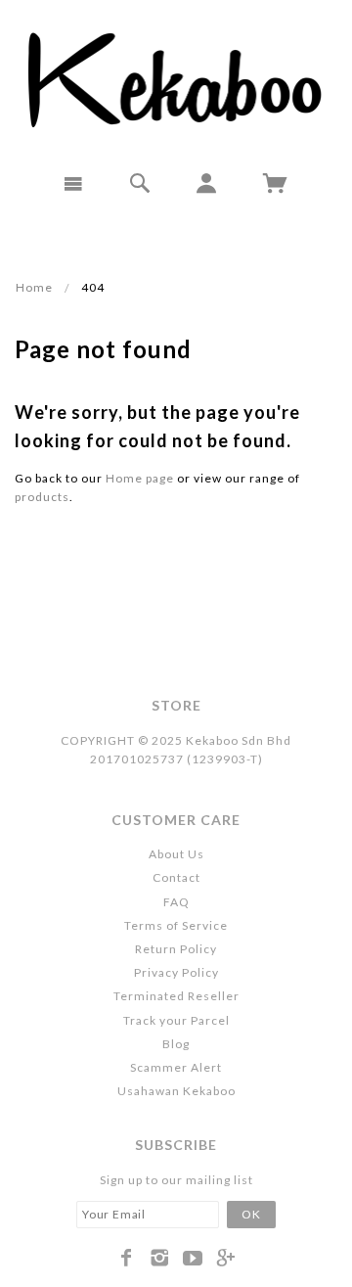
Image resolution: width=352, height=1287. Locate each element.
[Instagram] (160, 1257)
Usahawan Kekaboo (176, 1090)
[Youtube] (193, 1257)
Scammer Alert (176, 1067)
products (42, 496)
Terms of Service (176, 925)
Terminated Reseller (176, 995)
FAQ (176, 902)
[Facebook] (126, 1257)
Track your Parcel (176, 1020)
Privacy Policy (176, 972)
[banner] (176, 78)
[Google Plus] (226, 1257)
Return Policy (176, 949)
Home (34, 287)
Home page (140, 478)
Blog (176, 1043)
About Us (176, 854)
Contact (176, 877)
